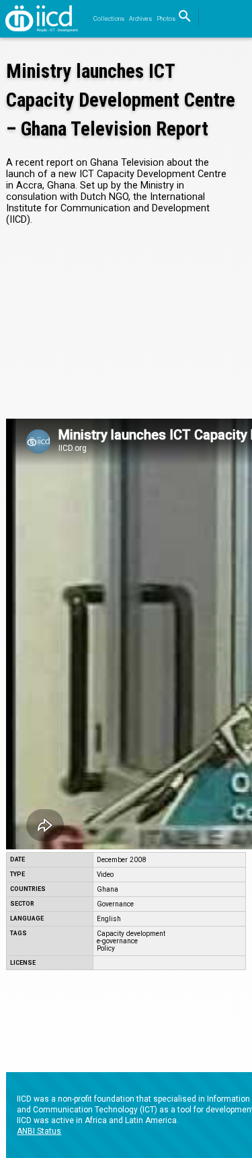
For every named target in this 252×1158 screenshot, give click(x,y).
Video (105, 874)
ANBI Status (39, 1131)
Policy (106, 948)
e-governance (117, 941)
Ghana (107, 889)
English (109, 919)
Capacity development (131, 933)
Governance (115, 904)
